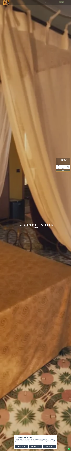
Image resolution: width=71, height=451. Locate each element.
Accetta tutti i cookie (49, 446)
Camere (27, 2)
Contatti (47, 2)
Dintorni (42, 2)
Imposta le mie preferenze (35, 446)
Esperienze (32, 2)
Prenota (61, 2)
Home (23, 2)
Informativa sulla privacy (26, 443)
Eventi (37, 2)
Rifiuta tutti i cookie (21, 446)
